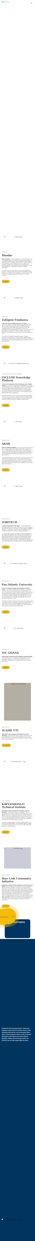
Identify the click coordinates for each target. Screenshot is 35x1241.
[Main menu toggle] (31, 3)
